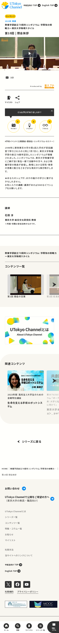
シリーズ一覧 (11, 517)
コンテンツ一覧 (12, 522)
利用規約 (9, 591)
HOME (5, 468)
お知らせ (9, 534)
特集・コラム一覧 (13, 528)
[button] (14, 126)
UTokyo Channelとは (15, 511)
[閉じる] (52, 111)
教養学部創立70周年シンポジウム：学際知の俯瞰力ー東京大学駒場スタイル (28, 26)
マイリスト (10, 540)
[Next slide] (54, 285)
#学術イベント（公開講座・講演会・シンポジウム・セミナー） (29, 141)
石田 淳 (9, 215)
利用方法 (9, 549)
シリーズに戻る (31, 441)
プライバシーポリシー (27, 591)
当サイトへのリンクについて (19, 555)
